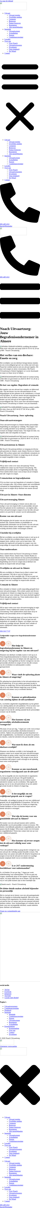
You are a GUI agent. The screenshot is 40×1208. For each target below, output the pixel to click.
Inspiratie (7, 29)
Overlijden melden (15, 17)
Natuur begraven (15, 23)
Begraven (12, 21)
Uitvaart (7, 13)
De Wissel (12, 51)
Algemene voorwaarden (8, 1046)
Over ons (7, 41)
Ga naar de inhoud (6, 1)
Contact (7, 53)
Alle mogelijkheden (16, 27)
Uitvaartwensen (14, 31)
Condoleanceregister (16, 37)
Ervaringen (13, 47)
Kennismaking (9, 1026)
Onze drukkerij (14, 49)
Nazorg (11, 35)
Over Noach (13, 43)
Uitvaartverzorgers (15, 45)
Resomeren (13, 25)
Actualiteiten (13, 33)
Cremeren (12, 19)
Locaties (7, 39)
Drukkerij (7, 1010)
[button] (20, 96)
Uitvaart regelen (14, 15)
